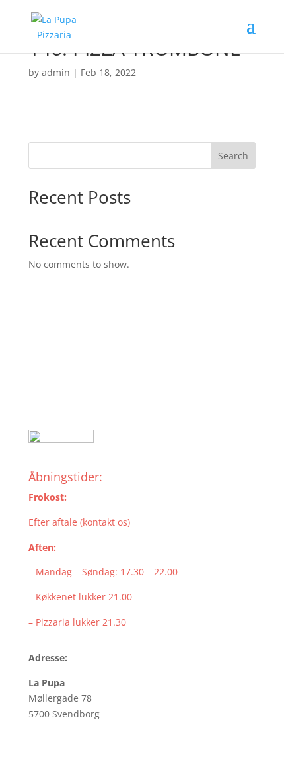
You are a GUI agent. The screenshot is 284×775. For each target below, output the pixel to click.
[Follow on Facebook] (39, 394)
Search (233, 155)
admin (56, 72)
